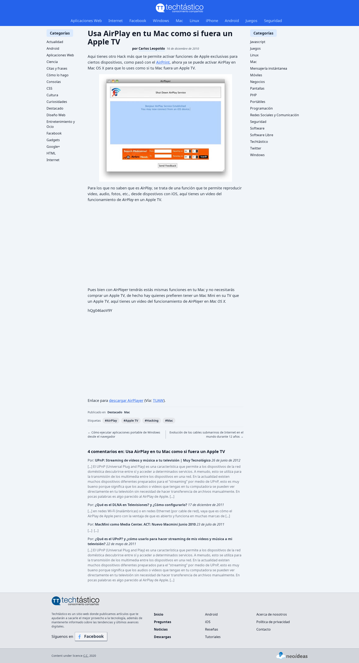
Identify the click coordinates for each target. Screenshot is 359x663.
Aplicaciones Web (86, 20)
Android (232, 20)
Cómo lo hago (58, 75)
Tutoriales (213, 637)
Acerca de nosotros (271, 614)
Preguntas (162, 622)
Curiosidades (57, 101)
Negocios (257, 81)
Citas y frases (57, 68)
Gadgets (53, 140)
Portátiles (257, 101)
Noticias (161, 629)
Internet (115, 20)
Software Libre (261, 135)
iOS (207, 622)
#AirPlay (111, 420)
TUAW (158, 400)
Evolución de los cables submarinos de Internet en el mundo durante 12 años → (206, 434)
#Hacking (152, 420)
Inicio (158, 614)
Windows (161, 20)
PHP (253, 95)
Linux (194, 20)
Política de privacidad (273, 622)
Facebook (137, 20)
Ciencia (52, 61)
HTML (51, 153)
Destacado (114, 412)
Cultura (52, 95)
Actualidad (55, 42)
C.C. (86, 656)
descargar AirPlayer (126, 400)
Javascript (257, 42)
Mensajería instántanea (268, 68)
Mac (179, 20)
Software (257, 128)
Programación (261, 108)
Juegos (251, 20)
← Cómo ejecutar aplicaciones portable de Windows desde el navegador (124, 434)
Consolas (54, 81)
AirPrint (163, 62)
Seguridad (273, 20)
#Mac (169, 420)
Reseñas (211, 629)
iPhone (212, 20)
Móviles (256, 75)
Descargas (162, 637)
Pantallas (257, 88)
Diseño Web (56, 115)
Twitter (255, 148)
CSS (49, 88)
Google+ (53, 146)
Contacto (263, 629)
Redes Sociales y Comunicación (274, 115)
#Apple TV (131, 420)
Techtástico (259, 141)
